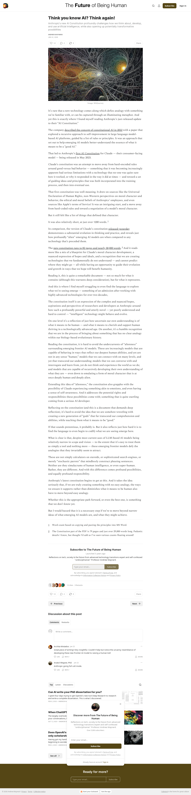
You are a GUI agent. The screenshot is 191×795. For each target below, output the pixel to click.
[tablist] (59, 622)
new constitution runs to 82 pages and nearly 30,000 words (87, 248)
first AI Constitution (88, 153)
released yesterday (119, 229)
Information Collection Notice (94, 755)
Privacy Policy (115, 755)
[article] (95, 698)
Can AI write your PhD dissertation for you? (75, 692)
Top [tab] (51, 685)
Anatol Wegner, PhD (63, 662)
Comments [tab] (54, 622)
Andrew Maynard (55, 34)
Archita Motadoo (61, 646)
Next (134, 603)
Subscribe (169, 5)
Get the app (105, 791)
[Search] (153, 5)
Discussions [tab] (68, 685)
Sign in (183, 5)
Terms (30, 791)
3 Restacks (79, 585)
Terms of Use (108, 752)
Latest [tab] (58, 685)
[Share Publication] (159, 5)
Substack (164, 791)
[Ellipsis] (141, 646)
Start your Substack (90, 791)
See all (53, 755)
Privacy (24, 791)
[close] (120, 704)
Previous (58, 603)
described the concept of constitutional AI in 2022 (93, 130)
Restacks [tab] (65, 622)
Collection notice (39, 791)
